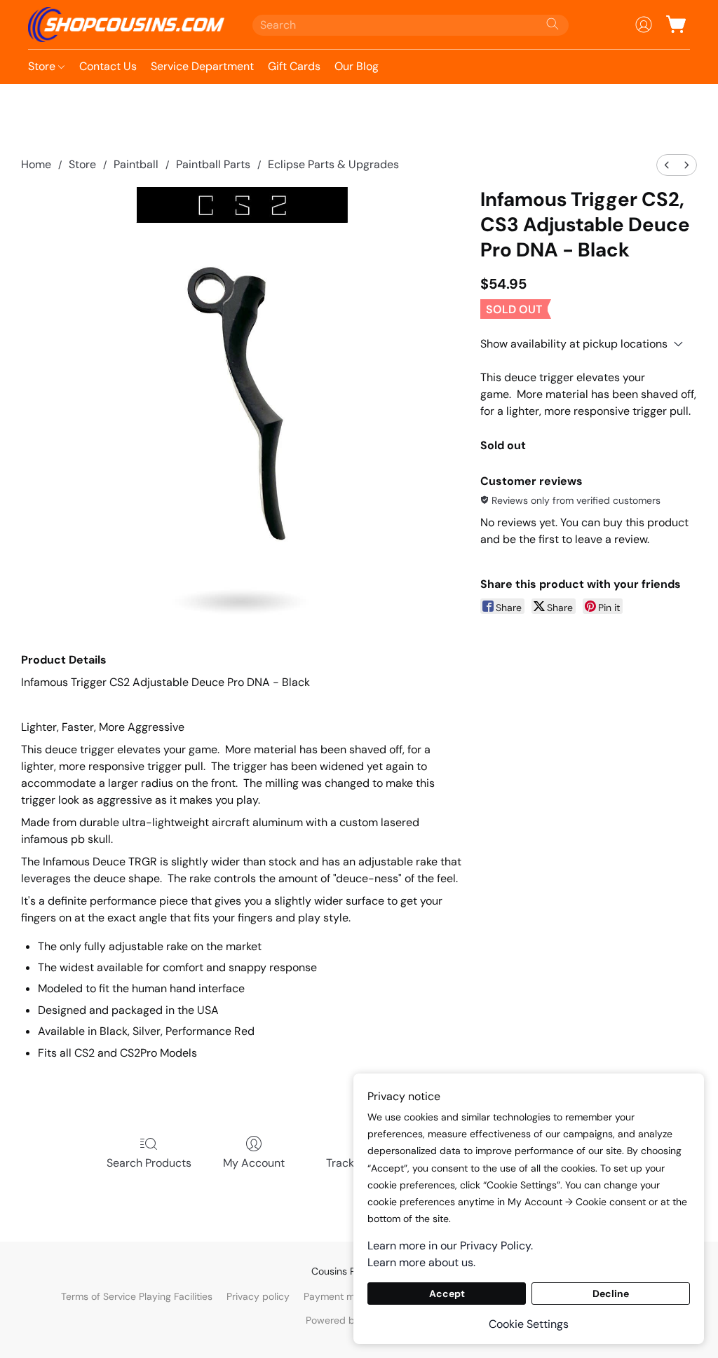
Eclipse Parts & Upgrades (333, 164)
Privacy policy (258, 1296)
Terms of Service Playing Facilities (136, 1296)
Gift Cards (294, 66)
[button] (126, 24)
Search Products (149, 1162)
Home (36, 164)
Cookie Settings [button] (529, 1324)
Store (43, 66)
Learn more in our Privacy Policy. (450, 1245)
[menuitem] (667, 165)
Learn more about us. (421, 1262)
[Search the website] (552, 24)
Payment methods (345, 1296)
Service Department (202, 66)
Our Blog (356, 66)
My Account (254, 1162)
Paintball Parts (213, 164)
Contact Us (108, 66)
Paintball (136, 164)
